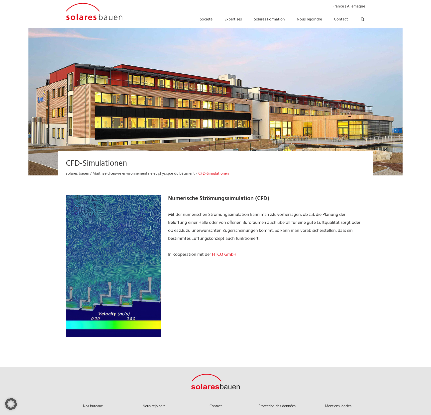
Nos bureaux (93, 406)
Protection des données (277, 406)
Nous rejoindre (154, 406)
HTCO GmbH (224, 254)
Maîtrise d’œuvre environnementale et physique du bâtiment (144, 173)
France (338, 6)
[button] (11, 404)
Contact (216, 406)
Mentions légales (338, 406)
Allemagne (356, 6)
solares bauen (77, 173)
